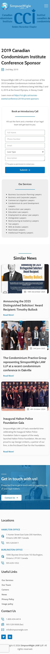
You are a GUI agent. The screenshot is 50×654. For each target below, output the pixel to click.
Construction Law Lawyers (19, 209)
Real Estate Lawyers (16, 230)
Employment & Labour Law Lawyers (23, 215)
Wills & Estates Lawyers (18, 227)
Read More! (8, 315)
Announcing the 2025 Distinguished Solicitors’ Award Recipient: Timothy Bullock (23, 305)
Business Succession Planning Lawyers (25, 194)
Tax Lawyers (13, 224)
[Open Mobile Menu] (46, 6)
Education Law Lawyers (18, 212)
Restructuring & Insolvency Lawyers (23, 221)
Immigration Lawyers (17, 218)
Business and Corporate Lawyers (22, 197)
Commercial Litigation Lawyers (21, 200)
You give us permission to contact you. (20, 164)
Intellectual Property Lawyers (20, 233)
